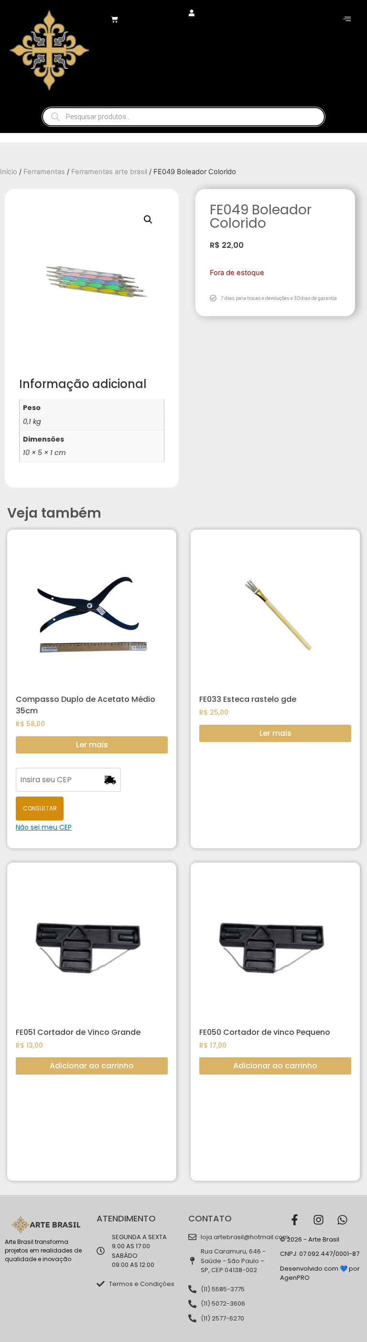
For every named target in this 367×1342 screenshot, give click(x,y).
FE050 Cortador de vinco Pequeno (264, 1032)
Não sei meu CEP (44, 827)
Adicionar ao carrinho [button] (92, 1065)
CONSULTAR (40, 808)
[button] (148, 219)
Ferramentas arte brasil (109, 171)
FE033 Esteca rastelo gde (247, 699)
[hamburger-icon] (346, 19)
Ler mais (92, 744)
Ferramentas (44, 171)
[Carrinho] (114, 19)
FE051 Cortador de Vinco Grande (78, 1032)
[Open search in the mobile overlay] (183, 116)
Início (8, 171)
